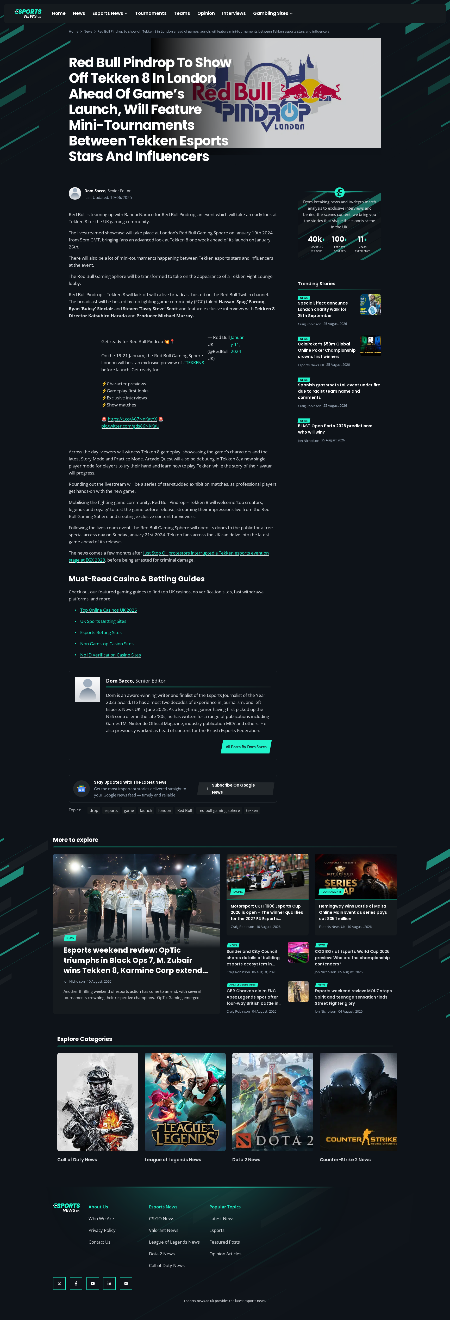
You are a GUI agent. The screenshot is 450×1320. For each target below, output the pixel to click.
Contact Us (99, 1242)
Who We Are (101, 1218)
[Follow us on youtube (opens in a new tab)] (92, 1283)
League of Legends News (173, 1160)
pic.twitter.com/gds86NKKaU (130, 426)
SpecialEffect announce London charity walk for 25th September (323, 309)
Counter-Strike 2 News (345, 1160)
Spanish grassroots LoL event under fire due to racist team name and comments (339, 391)
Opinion (206, 13)
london (164, 810)
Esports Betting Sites (101, 632)
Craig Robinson (242, 926)
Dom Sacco (94, 190)
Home (59, 13)
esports (111, 810)
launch (146, 810)
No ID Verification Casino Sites (110, 655)
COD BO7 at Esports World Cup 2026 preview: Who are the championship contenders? (352, 958)
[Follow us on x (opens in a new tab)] (59, 1283)
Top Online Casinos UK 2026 (108, 610)
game (129, 810)
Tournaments (151, 13)
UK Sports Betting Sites (103, 621)
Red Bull (184, 810)
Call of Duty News (77, 1160)
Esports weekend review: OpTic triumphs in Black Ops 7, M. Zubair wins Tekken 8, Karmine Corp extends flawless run (135, 965)
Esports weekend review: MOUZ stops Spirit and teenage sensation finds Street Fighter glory (353, 997)
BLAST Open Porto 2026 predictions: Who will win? (335, 429)
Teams (182, 13)
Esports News (107, 13)
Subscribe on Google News (233, 788)
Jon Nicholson (74, 981)
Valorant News (163, 1230)
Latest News (221, 1218)
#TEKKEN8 (193, 363)
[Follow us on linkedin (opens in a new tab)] (109, 1283)
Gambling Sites (270, 13)
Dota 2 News (246, 1160)
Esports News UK (332, 926)
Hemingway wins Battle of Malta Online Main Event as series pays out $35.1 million (353, 912)
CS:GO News (161, 1218)
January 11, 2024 (237, 344)
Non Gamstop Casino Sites (107, 644)
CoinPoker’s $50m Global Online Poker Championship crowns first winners (327, 350)
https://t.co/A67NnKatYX (132, 419)
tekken (252, 810)
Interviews (234, 13)
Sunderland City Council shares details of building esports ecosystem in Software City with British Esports (253, 964)
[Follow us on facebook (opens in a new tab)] (76, 1283)
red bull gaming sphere (219, 810)
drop (94, 810)
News (79, 13)
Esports (216, 1230)
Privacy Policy (102, 1230)
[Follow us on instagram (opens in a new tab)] (126, 1283)
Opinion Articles (225, 1254)
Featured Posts (224, 1242)
